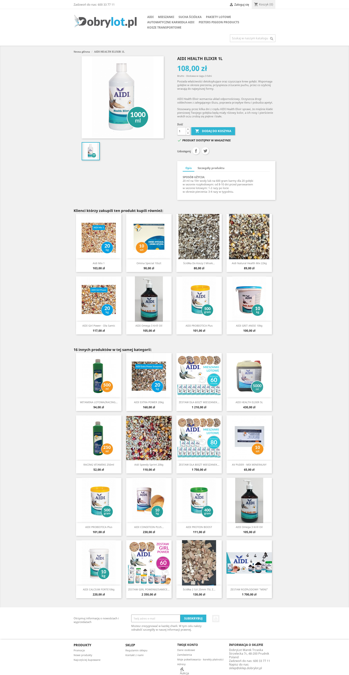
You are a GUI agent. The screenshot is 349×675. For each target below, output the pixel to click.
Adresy (181, 664)
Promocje (79, 650)
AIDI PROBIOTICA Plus (199, 325)
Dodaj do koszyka (213, 131)
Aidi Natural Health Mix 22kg (249, 263)
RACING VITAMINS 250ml (98, 464)
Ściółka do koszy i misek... (199, 263)
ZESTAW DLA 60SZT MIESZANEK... (199, 402)
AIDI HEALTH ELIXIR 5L (249, 402)
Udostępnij (196, 150)
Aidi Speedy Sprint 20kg (148, 464)
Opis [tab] (188, 168)
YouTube (215, 618)
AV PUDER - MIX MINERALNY (249, 464)
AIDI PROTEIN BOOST (199, 527)
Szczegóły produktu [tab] (211, 168)
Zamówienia (184, 654)
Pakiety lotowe (218, 17)
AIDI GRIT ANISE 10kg (249, 325)
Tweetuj (205, 150)
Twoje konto (187, 645)
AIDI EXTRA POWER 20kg (149, 402)
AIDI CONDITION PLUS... (149, 527)
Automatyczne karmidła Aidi (170, 22)
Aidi (150, 17)
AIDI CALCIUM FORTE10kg (99, 589)
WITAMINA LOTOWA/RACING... (99, 402)
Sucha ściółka (190, 17)
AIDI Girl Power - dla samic (98, 325)
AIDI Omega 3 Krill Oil (148, 325)
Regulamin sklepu (136, 650)
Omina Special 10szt (149, 263)
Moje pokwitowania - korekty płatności (200, 659)
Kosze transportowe (164, 27)
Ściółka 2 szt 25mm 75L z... (199, 589)
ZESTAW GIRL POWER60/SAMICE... (149, 589)
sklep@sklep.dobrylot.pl (245, 668)
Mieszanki (166, 17)
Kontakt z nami (134, 655)
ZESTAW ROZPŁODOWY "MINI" (249, 589)
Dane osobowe (186, 650)
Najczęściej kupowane (87, 660)
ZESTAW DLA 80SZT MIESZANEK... (199, 464)
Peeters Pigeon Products (219, 22)
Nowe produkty (83, 655)
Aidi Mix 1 (99, 263)
